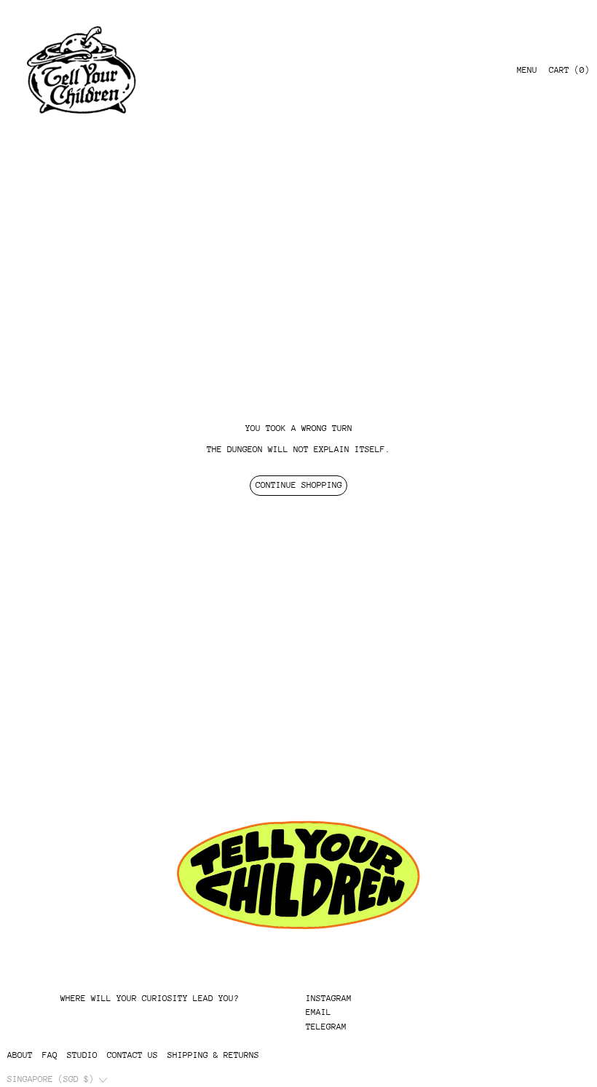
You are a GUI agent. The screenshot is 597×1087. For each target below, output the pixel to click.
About (20, 1055)
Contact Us (132, 1055)
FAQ (50, 1055)
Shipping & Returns (213, 1055)
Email (318, 1012)
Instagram (329, 998)
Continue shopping (299, 485)
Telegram (326, 1026)
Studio (82, 1055)
